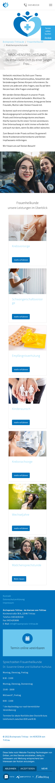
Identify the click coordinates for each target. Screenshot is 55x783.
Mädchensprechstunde (26, 565)
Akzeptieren (27, 768)
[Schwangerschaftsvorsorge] (27, 281)
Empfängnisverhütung (26, 356)
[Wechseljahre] (27, 496)
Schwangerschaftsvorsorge (27, 301)
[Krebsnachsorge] (27, 443)
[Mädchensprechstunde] (27, 548)
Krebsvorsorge (21, 246)
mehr (44, 768)
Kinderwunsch (21, 409)
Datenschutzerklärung (14, 599)
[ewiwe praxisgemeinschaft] (5, 5)
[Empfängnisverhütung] (27, 337)
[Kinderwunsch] (27, 390)
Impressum (8, 602)
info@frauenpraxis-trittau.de (24, 623)
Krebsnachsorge (22, 462)
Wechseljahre (20, 515)
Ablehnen (10, 768)
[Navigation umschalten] (50, 5)
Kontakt (7, 595)
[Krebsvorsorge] (27, 227)
